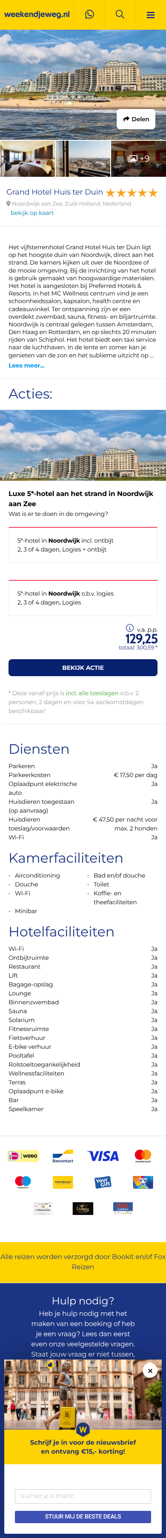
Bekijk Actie (83, 667)
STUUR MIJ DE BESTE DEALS (83, 1516)
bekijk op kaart (32, 213)
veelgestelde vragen (100, 1344)
